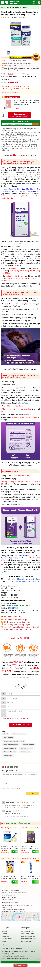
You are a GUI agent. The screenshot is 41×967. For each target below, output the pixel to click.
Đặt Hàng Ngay (19, 115)
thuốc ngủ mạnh (25, 752)
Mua (16, 851)
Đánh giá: (5, 771)
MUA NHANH (22, 965)
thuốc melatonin (8, 737)
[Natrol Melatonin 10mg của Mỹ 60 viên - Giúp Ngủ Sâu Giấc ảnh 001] (20, 460)
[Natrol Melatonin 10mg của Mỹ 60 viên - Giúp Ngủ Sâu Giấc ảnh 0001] (20, 545)
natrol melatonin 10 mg (19, 734)
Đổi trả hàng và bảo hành (28, 938)
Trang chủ (4, 931)
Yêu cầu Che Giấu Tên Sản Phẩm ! (15, 718)
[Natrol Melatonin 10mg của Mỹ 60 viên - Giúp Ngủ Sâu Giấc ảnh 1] (20, 238)
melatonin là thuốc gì (10, 748)
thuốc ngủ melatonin (28, 744)
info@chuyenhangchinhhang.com (15, 956)
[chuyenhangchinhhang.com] (12, 2)
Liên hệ (4, 941)
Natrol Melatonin (9, 189)
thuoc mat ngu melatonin (11, 744)
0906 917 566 (20, 155)
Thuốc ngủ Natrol (22, 403)
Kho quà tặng (5, 936)
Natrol (10, 74)
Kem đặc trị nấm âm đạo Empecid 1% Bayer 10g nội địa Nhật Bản (30, 878)
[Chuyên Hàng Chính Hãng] (2, 7)
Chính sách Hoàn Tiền (27, 941)
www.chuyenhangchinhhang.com (16, 911)
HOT (37, 860)
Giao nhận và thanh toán (28, 936)
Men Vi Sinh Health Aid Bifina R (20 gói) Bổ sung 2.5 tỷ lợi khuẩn (10, 848)
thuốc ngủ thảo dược (10, 752)
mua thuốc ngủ (8, 755)
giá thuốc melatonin (26, 748)
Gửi (32, 793)
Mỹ (28, 74)
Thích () (12, 807)
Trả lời (6, 807)
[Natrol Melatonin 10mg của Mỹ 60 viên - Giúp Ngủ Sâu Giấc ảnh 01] (20, 366)
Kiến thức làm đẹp (7, 938)
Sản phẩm (4, 933)
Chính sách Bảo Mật (27, 931)
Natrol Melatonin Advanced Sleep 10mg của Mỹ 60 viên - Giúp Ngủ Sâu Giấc (25, 581)
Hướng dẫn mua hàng (27, 933)
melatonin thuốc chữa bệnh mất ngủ (14, 741)
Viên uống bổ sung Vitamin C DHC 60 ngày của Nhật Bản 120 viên (9, 878)
